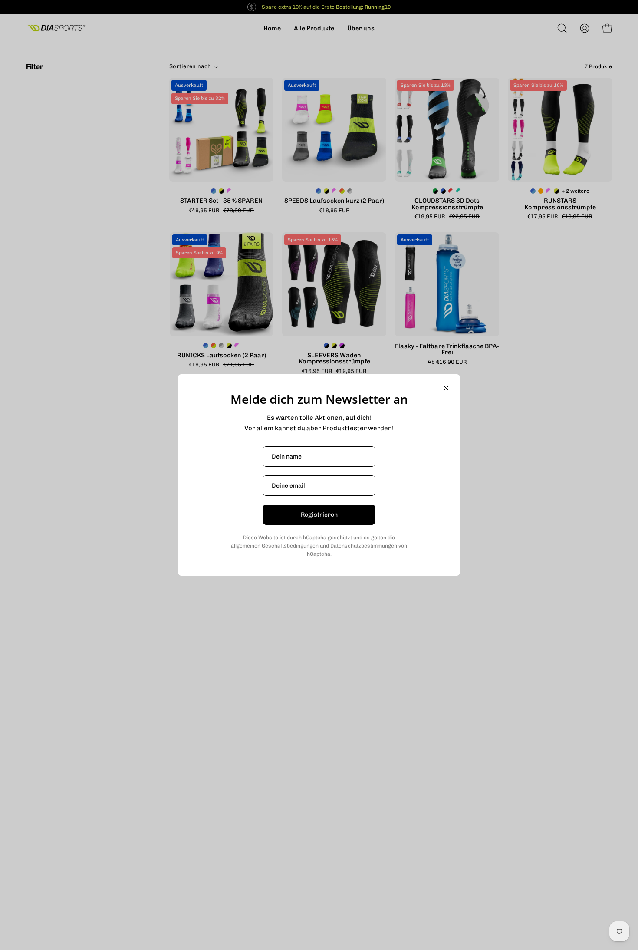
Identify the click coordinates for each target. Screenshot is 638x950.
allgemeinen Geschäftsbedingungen (275, 546)
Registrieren (319, 514)
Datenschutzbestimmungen (363, 546)
